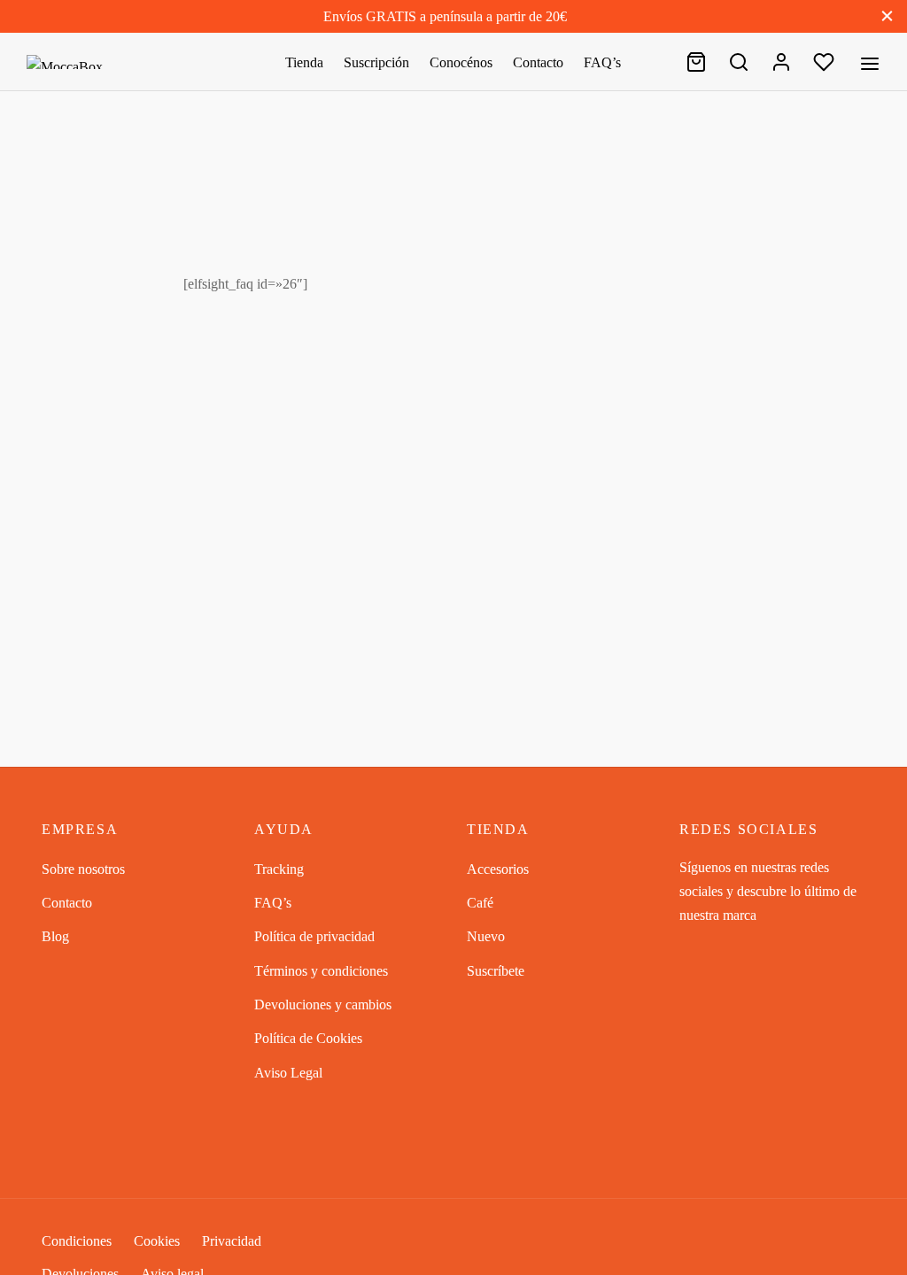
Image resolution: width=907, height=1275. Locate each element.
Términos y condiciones (321, 970)
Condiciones (77, 1240)
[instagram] (728, 950)
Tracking (279, 869)
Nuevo (486, 936)
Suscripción (376, 62)
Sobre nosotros (83, 869)
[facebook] (692, 950)
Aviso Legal (288, 1072)
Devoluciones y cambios (322, 1004)
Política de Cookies (308, 1038)
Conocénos (461, 62)
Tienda (304, 62)
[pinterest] (763, 950)
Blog (55, 936)
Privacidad (231, 1240)
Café (480, 902)
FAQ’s (602, 62)
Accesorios (498, 869)
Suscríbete (495, 970)
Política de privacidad (314, 936)
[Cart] (696, 62)
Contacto (538, 62)
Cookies (157, 1240)
